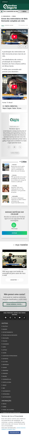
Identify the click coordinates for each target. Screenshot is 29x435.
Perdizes (5, 373)
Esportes (5, 358)
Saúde (4, 353)
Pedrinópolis (6, 379)
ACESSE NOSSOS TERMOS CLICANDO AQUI (13, 428)
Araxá (4, 385)
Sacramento (6, 391)
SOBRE (4, 406)
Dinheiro (5, 370)
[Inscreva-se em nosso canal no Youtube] (19, 317)
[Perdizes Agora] (10, 7)
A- (20, 46)
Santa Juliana (6, 382)
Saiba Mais (14, 153)
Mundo (4, 329)
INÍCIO (4, 404)
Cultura (5, 361)
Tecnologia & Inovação (9, 335)
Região (4, 376)
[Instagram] (9, 147)
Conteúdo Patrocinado (9, 355)
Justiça (4, 350)
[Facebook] (14, 147)
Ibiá (3, 388)
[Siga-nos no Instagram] (10, 317)
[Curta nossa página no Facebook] (5, 317)
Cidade (4, 367)
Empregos (5, 364)
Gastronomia (6, 397)
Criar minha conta (13, 304)
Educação (5, 338)
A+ (25, 46)
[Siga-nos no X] (15, 317)
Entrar (5, 2)
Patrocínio (6, 394)
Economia (5, 344)
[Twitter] (20, 147)
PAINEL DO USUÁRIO (8, 409)
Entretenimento (7, 332)
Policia (4, 341)
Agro (4, 347)
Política (5, 326)
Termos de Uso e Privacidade (11, 412)
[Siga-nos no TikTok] (24, 317)
